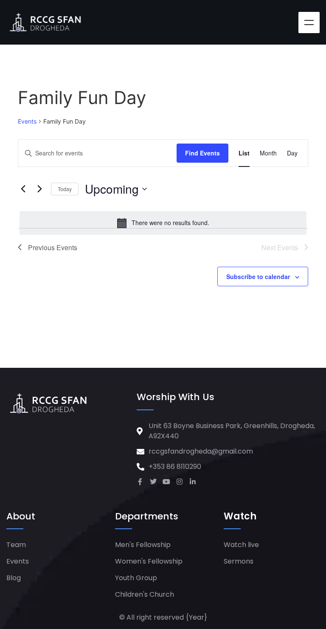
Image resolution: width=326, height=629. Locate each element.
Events (27, 121)
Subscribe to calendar (258, 276)
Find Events (202, 153)
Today (65, 188)
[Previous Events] (23, 189)
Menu (309, 22)
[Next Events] (39, 189)
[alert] (163, 223)
